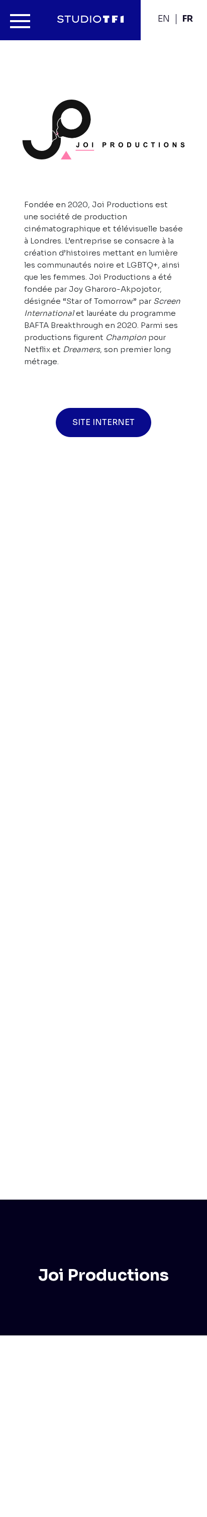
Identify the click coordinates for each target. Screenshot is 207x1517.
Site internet (103, 422)
